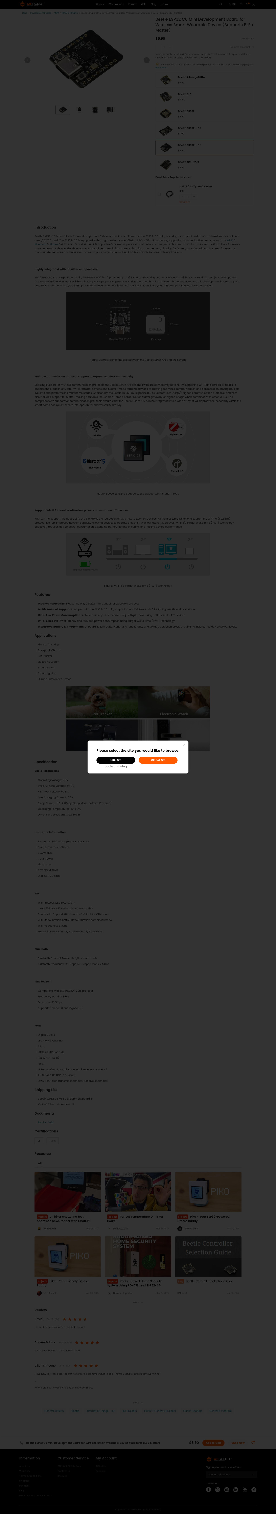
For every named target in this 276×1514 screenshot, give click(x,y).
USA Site (115, 760)
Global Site (158, 760)
